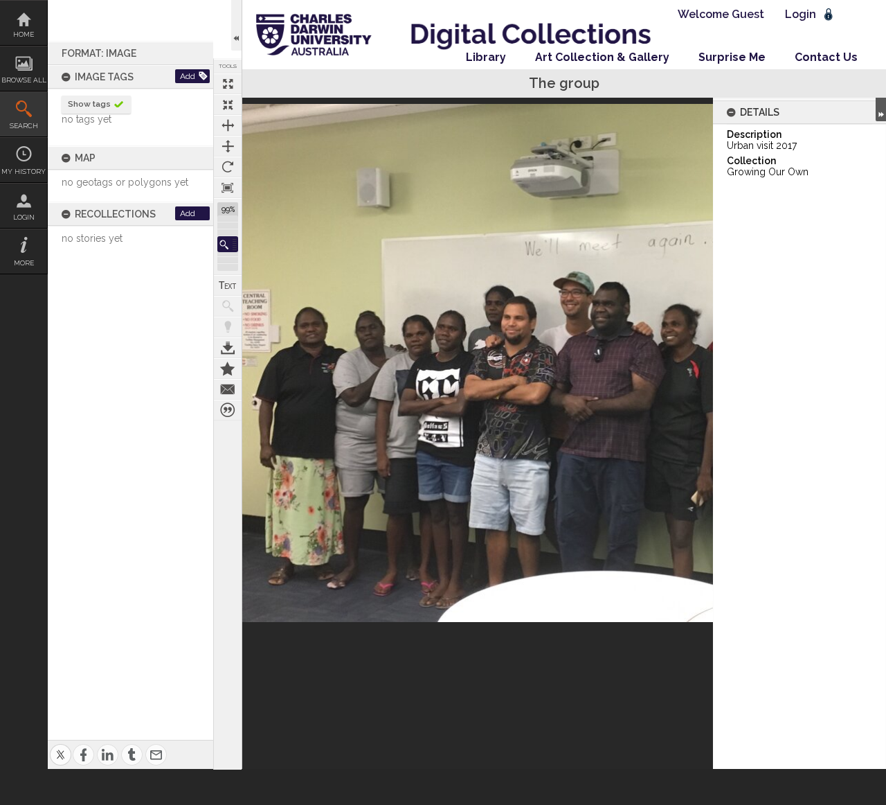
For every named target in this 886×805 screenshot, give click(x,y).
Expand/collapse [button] (881, 109)
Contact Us (826, 57)
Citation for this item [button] (228, 410)
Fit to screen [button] (228, 104)
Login (24, 217)
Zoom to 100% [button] (228, 187)
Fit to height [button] (228, 146)
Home (23, 34)
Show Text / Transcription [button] (228, 285)
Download (228, 347)
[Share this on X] (60, 746)
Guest (748, 14)
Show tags (89, 104)
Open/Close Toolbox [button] (236, 25)
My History (23, 171)
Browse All (23, 80)
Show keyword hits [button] (228, 306)
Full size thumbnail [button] (228, 83)
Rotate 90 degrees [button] (228, 167)
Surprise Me (732, 57)
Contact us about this (228, 389)
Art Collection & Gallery (602, 57)
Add (187, 76)
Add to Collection (228, 368)
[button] (227, 244)
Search (24, 126)
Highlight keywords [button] (228, 327)
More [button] (24, 263)
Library (486, 57)
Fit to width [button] (228, 125)
